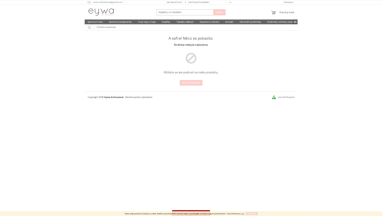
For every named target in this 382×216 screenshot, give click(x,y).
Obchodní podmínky (198, 2)
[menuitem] (95, 22)
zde (242, 213)
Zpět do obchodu (191, 82)
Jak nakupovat (174, 2)
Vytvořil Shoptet (286, 97)
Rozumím (252, 214)
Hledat (219, 12)
